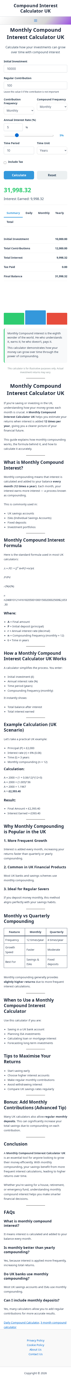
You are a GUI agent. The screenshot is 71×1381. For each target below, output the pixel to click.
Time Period (12, 143)
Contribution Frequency (12, 101)
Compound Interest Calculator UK (36, 8)
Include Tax (15, 162)
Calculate (19, 175)
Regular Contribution (17, 78)
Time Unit (43, 143)
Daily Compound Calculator (21, 1322)
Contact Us (36, 1354)
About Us (35, 1349)
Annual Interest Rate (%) (20, 120)
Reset (52, 175)
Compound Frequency (51, 99)
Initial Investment (15, 61)
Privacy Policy (35, 1340)
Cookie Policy (35, 1345)
